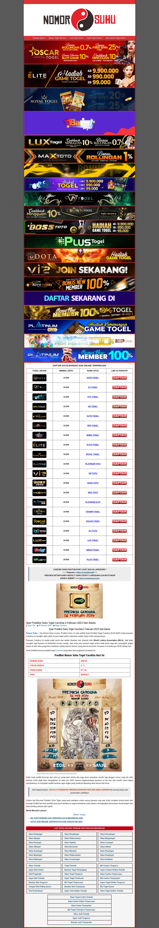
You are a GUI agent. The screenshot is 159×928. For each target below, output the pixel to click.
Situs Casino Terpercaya (111, 874)
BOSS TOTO (92, 483)
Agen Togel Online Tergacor (112, 882)
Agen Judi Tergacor (81, 918)
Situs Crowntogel (72, 859)
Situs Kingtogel (107, 855)
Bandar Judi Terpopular (81, 922)
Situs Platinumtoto (72, 838)
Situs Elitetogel (35, 859)
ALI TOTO (93, 531)
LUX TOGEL (93, 540)
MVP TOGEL (92, 426)
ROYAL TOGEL (93, 454)
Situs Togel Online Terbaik (111, 891)
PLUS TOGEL (93, 560)
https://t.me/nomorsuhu (89, 578)
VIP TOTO (93, 473)
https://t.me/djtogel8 (85, 572)
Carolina (59, 650)
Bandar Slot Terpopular (74, 887)
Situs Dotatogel (35, 834)
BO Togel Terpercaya (73, 882)
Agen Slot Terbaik (36, 878)
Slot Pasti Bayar (36, 891)
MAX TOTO (93, 493)
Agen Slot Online (36, 870)
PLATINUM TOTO (92, 464)
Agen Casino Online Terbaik (112, 870)
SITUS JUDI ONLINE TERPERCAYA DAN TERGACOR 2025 (56, 822)
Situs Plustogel (107, 851)
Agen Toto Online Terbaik (75, 891)
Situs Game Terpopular (81, 906)
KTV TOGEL (93, 397)
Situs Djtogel (34, 838)
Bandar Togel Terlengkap (75, 870)
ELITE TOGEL (93, 445)
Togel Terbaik (70, 866)
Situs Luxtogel (106, 843)
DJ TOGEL (93, 387)
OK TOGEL (93, 406)
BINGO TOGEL (92, 550)
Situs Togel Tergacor (73, 874)
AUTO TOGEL (93, 416)
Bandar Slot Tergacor (38, 882)
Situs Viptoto (70, 843)
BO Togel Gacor (107, 887)
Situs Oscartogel (107, 834)
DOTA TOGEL (93, 378)
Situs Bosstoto (71, 847)
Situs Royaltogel (71, 834)
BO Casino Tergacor (109, 866)
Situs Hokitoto (106, 859)
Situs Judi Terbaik (81, 914)
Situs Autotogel (35, 851)
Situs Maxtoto (70, 851)
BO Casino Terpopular (110, 878)
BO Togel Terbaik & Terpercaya (81, 910)
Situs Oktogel (35, 847)
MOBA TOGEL (93, 435)
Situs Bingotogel (107, 838)
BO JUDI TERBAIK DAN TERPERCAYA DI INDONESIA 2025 (56, 818)
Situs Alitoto (105, 847)
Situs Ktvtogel (35, 843)
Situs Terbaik (34, 866)
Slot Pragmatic (35, 874)
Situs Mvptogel (35, 855)
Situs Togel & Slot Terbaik (81, 897)
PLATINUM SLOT (92, 502)
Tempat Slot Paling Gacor (40, 887)
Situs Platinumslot (72, 855)
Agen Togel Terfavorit (73, 878)
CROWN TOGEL (93, 512)
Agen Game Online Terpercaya (81, 901)
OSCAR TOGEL (93, 521)
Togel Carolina (61, 625)
